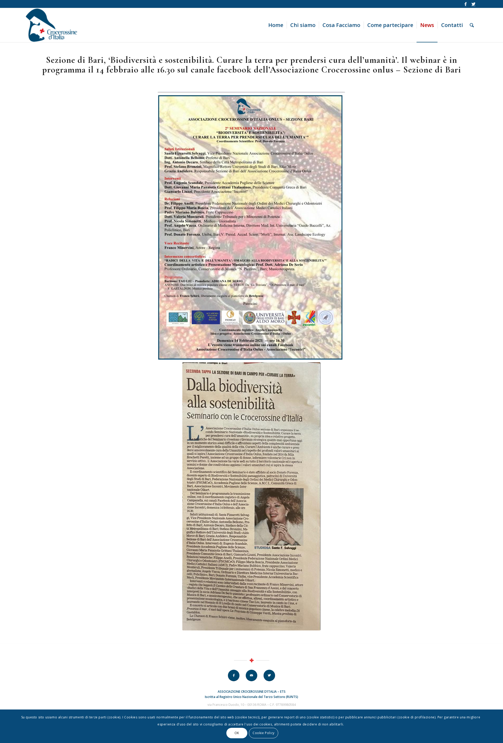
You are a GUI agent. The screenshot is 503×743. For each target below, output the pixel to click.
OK (236, 733)
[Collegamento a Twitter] (473, 4)
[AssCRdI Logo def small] (54, 25)
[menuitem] (276, 25)
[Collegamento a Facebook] (465, 4)
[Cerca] (471, 25)
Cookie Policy (264, 733)
